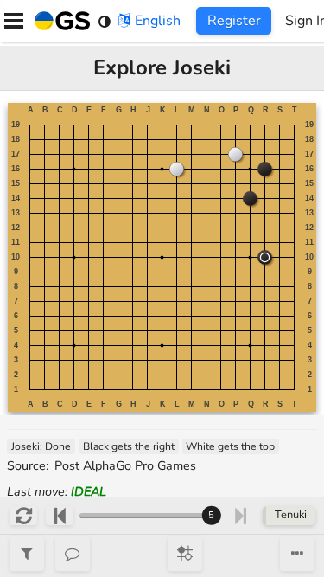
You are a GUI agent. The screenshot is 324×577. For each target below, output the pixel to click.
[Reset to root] (23, 515)
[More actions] (297, 553)
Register (234, 20)
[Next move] (240, 515)
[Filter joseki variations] (27, 553)
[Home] (59, 20)
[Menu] (14, 21)
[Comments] (72, 553)
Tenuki (291, 515)
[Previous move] (59, 515)
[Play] (185, 553)
